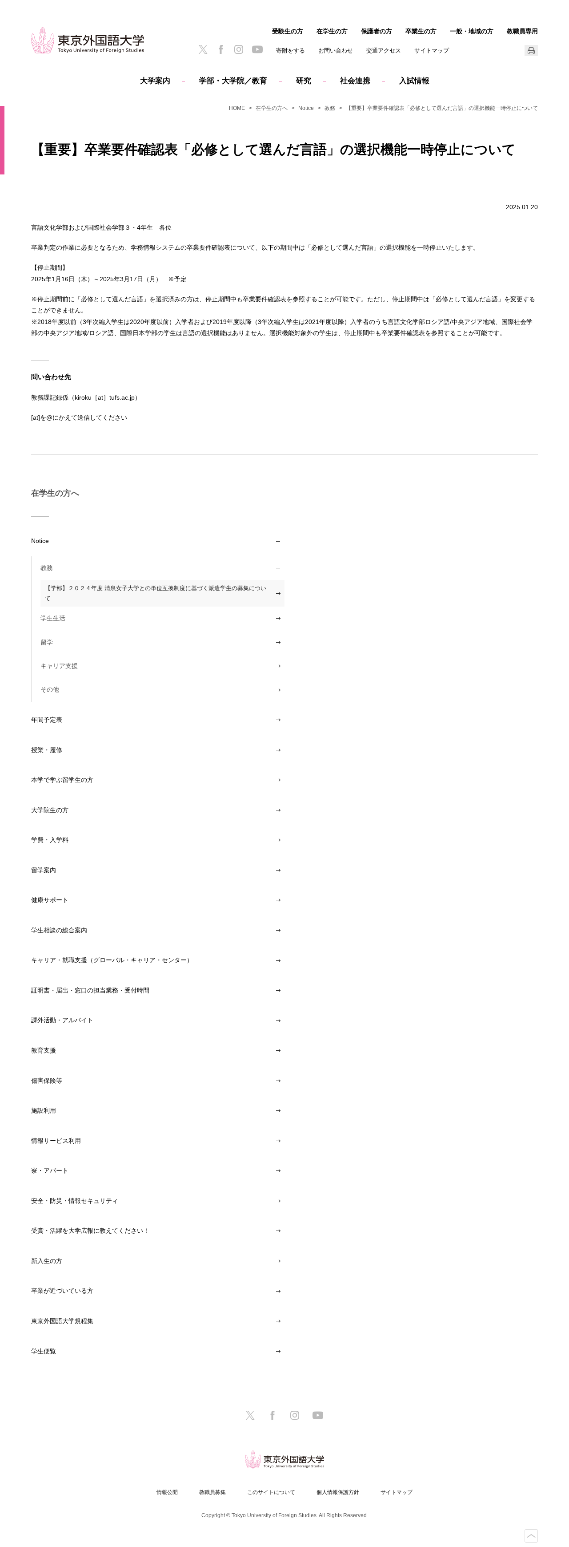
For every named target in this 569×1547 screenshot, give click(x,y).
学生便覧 (43, 1351)
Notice (306, 108)
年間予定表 (46, 719)
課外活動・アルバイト (62, 1020)
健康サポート (49, 899)
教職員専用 (522, 31)
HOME (237, 108)
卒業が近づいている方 (62, 1290)
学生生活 (52, 618)
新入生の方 (46, 1260)
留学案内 (43, 870)
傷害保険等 (46, 1080)
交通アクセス (383, 50)
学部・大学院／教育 (233, 81)
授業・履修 (46, 749)
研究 (303, 81)
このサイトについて (271, 1492)
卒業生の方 (421, 31)
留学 (46, 642)
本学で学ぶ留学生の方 (62, 779)
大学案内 (155, 81)
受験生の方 (287, 31)
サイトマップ (431, 50)
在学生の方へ (272, 108)
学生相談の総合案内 (59, 930)
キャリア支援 (59, 665)
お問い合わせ (335, 50)
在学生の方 (332, 31)
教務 (330, 108)
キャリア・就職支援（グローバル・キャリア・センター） (112, 960)
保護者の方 (376, 31)
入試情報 (414, 81)
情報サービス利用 (56, 1140)
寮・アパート (49, 1170)
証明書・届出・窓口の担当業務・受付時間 (90, 990)
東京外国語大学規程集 (62, 1320)
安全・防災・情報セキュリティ (74, 1200)
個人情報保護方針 (338, 1492)
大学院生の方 (49, 810)
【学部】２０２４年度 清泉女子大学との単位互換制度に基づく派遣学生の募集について (155, 593)
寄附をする (290, 50)
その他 (49, 689)
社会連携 (355, 81)
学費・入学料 (49, 839)
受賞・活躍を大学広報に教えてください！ (90, 1230)
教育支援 (43, 1050)
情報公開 (167, 1492)
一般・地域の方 (471, 31)
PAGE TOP (531, 1536)
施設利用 (43, 1110)
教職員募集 (212, 1492)
